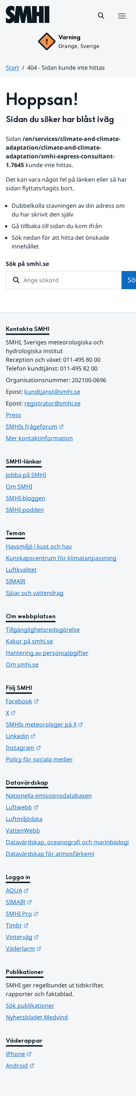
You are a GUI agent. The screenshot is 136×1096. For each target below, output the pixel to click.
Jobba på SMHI (26, 475)
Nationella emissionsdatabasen (49, 796)
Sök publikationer (30, 1006)
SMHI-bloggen (25, 498)
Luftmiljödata (24, 819)
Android (56, 1065)
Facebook (58, 701)
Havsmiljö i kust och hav (39, 546)
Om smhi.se (22, 664)
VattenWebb (23, 830)
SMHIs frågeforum (68, 426)
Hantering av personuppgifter (47, 653)
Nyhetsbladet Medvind (37, 1017)
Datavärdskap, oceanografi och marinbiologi (67, 842)
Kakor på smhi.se (29, 641)
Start (12, 68)
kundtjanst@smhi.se (52, 392)
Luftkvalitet (21, 570)
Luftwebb (58, 807)
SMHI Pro (58, 913)
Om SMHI (19, 486)
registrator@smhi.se (52, 403)
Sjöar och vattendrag (34, 593)
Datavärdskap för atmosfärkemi (50, 854)
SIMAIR (15, 581)
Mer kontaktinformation (39, 438)
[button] (101, 15)
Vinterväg (58, 937)
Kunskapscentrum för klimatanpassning (61, 558)
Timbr (53, 925)
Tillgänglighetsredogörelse (43, 630)
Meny (121, 23)
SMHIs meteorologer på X (68, 724)
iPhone (54, 1054)
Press (13, 415)
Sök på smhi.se (27, 264)
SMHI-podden (25, 510)
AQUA (53, 890)
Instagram (59, 747)
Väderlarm (59, 948)
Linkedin (56, 736)
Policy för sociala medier (39, 759)
